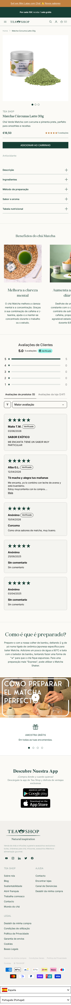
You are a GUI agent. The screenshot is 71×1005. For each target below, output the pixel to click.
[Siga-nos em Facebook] (32, 858)
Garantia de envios (14, 938)
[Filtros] (7, 404)
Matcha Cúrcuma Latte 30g (24, 31)
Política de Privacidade (16, 933)
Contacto (9, 901)
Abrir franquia (11, 891)
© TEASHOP (19, 963)
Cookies (8, 943)
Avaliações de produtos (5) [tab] (20, 394)
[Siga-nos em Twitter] (25, 858)
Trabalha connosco (14, 896)
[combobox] (35, 990)
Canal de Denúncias (46, 886)
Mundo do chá (12, 906)
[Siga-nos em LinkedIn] (19, 858)
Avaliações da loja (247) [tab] (51, 394)
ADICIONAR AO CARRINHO (35, 145)
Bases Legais (11, 949)
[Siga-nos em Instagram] (12, 858)
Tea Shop (8, 111)
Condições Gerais (36, 958)
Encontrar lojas (43, 880)
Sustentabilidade (13, 886)
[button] (51, 133)
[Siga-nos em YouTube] (6, 858)
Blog (6, 880)
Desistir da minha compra (49, 891)
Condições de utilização (17, 928)
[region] (35, 733)
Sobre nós (9, 875)
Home (5, 31)
